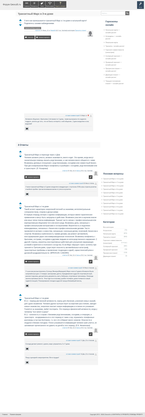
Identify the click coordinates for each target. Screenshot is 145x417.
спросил (37, 30)
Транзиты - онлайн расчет (114, 46)
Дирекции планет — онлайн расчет (112, 76)
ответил (65, 171)
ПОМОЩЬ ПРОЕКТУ (136, 414)
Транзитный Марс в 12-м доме (113, 179)
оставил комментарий (72, 115)
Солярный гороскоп (110, 246)
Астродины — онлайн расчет (113, 37)
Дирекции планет (109, 256)
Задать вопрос (60, 6)
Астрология (107, 230)
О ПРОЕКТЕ (125, 414)
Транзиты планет (80, 30)
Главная (27, 6)
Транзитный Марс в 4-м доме (113, 207)
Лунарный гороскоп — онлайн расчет (113, 63)
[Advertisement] (58, 61)
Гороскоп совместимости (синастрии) (114, 51)
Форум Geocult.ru (12, 4)
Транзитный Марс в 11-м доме (113, 182)
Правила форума (15, 414)
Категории (50, 6)
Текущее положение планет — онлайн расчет (114, 82)
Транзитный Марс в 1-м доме (113, 210)
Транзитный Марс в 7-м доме (113, 196)
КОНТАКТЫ (116, 414)
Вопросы (34, 6)
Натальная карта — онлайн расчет (112, 31)
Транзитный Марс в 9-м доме (113, 189)
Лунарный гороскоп (110, 250)
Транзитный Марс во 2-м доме (113, 214)
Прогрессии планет (110, 253)
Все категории (108, 227)
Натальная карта (109, 234)
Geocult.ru (108, 414)
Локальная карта (111, 42)
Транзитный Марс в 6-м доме (113, 200)
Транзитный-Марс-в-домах (32, 28)
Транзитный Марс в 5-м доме (113, 203)
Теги (42, 6)
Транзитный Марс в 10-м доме (113, 186)
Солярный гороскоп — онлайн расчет (113, 57)
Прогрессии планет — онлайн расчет (113, 70)
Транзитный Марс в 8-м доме (113, 193)
